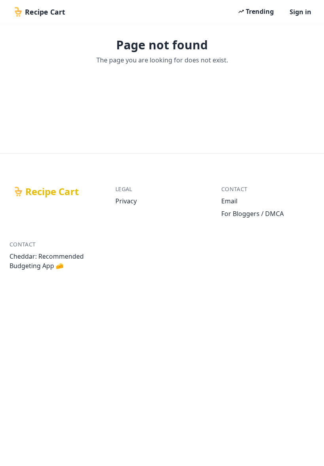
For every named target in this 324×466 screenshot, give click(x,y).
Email (229, 201)
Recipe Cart (52, 191)
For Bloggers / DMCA (252, 213)
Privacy (126, 201)
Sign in (300, 12)
